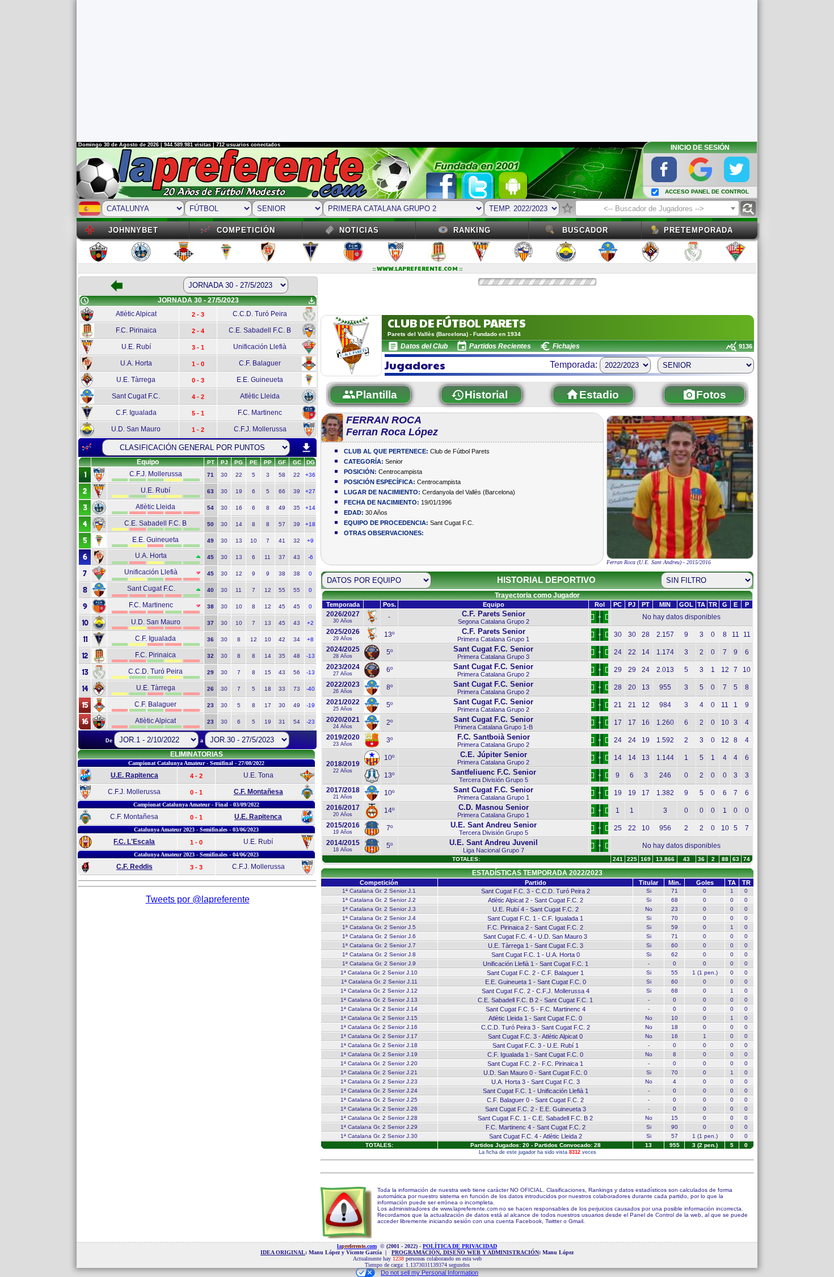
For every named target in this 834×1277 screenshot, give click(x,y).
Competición (246, 230)
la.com (357, 1246)
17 (267, 705)
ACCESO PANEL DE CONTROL (707, 191)
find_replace (748, 208)
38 (282, 573)
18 (267, 689)
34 (296, 639)
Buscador (585, 230)
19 (238, 491)
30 (224, 475)
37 (282, 557)
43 (296, 557)
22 (238, 475)
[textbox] (657, 209)
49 (282, 508)
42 (282, 639)
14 (238, 524)
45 (282, 606)
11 (267, 557)
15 (267, 672)
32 (296, 540)
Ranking (472, 230)
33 (282, 689)
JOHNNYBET (133, 230)
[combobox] (657, 208)
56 (296, 672)
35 (296, 508)
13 (238, 540)
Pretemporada (698, 230)
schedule (84, 300)
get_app (311, 300)
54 (296, 722)
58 (282, 475)
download (306, 448)
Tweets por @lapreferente (198, 899)
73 (296, 689)
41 (282, 540)
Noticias (359, 230)
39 (296, 491)
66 (282, 491)
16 (238, 508)
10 (253, 540)
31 (282, 722)
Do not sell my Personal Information (429, 1272)
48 (296, 656)
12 (238, 573)
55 (282, 590)
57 (282, 524)
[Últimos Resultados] (86, 447)
